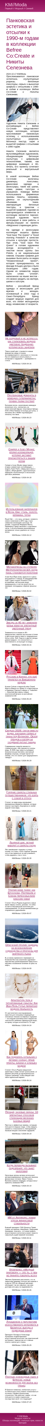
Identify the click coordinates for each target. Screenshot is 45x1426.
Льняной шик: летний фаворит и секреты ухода (22, 844)
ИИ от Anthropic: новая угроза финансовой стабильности (22, 1220)
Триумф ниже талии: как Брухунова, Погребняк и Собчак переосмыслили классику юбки (22, 894)
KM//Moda (16, 4)
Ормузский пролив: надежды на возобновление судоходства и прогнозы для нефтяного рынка (21, 949)
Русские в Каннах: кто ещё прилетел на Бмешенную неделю (21, 679)
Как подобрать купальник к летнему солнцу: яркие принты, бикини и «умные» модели (21, 1061)
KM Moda (23, 1416)
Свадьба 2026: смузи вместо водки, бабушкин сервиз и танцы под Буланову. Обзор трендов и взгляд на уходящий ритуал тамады (21, 736)
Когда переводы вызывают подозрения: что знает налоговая (21, 1168)
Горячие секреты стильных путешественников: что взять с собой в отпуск (21, 795)
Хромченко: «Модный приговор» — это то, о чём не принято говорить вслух (21, 1272)
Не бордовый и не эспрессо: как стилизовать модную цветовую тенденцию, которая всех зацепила (21, 343)
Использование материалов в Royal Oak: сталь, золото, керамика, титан (22, 512)
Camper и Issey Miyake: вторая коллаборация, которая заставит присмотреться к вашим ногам (21, 455)
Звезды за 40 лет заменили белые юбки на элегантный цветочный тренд (21, 625)
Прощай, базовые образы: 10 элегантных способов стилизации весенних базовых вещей (21, 1116)
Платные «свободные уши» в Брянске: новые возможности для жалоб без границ (21, 1381)
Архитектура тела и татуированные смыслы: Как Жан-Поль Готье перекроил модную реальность (22, 1004)
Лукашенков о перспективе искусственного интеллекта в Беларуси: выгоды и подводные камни (21, 1326)
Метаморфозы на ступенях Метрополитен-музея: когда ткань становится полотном (22, 569)
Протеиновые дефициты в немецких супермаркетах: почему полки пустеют (21, 398)
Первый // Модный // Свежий (19, 8)
